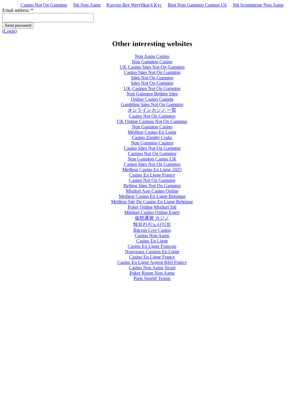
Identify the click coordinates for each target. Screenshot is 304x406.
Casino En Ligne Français (152, 246)
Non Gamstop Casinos (152, 142)
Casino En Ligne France (152, 174)
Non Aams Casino (152, 56)
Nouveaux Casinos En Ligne (152, 251)
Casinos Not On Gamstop (152, 153)
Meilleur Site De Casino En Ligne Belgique (152, 201)
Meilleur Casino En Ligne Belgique (152, 196)
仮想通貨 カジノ (152, 218)
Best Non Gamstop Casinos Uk (197, 4)
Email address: (17, 10)
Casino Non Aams (152, 235)
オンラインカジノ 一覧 (152, 110)
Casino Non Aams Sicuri (152, 267)
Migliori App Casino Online (152, 190)
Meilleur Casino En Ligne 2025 (152, 169)
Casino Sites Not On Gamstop (152, 72)
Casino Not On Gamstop (43, 4)
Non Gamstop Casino (152, 61)
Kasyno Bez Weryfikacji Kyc (134, 4)
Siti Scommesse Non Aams (258, 4)
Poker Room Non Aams (152, 273)
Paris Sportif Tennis (152, 278)
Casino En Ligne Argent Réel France (152, 262)
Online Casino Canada (152, 99)
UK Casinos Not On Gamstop (152, 88)
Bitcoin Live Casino (152, 230)
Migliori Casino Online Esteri (152, 212)
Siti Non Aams (87, 4)
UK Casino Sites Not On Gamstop (152, 67)
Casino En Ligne (152, 240)
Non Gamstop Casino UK (152, 158)
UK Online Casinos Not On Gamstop (152, 121)
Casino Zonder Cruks (152, 137)
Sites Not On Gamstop (152, 77)
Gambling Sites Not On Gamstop (152, 104)
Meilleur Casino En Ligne (152, 132)
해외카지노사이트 (152, 224)
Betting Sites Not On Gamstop (152, 185)
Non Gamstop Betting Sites (152, 93)
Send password (18, 25)
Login (9, 31)
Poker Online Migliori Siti (152, 207)
